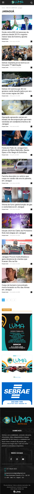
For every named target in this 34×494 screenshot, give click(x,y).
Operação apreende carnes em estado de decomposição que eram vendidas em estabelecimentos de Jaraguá (16, 120)
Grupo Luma (5, 41)
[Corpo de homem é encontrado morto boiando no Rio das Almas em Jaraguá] (17, 275)
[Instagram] (17, 459)
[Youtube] (23, 459)
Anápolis (4, 29)
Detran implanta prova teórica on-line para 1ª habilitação (16, 64)
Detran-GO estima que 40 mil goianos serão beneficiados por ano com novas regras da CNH (17, 91)
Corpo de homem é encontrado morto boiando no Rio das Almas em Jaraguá (15, 287)
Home (3, 8)
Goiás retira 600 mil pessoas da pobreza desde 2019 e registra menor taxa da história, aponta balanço (15, 35)
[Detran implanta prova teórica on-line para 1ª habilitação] (17, 53)
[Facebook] (11, 459)
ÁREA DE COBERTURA (11, 8)
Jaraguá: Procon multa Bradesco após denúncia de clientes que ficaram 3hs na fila (15, 259)
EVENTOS (4, 144)
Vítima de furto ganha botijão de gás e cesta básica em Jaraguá (17, 206)
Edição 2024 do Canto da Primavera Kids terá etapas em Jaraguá (17, 232)
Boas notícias (5, 201)
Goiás (3, 114)
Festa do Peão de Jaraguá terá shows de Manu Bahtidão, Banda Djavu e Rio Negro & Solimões (15, 150)
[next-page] (14, 299)
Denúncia (4, 253)
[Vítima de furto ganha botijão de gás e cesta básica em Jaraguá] (17, 194)
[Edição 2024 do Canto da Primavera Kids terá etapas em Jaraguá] (17, 221)
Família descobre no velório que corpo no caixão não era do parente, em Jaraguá (16, 178)
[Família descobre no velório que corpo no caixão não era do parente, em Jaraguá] (17, 166)
